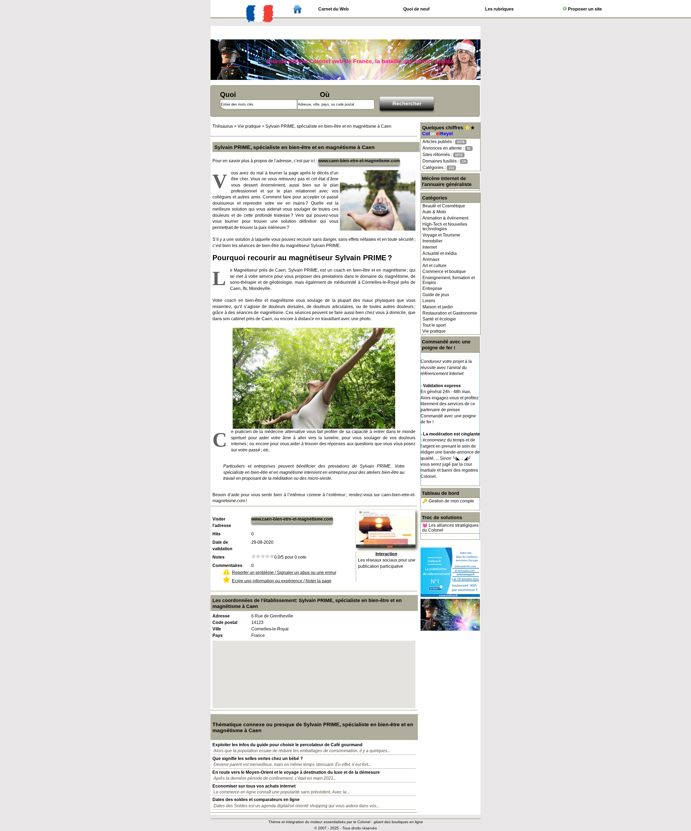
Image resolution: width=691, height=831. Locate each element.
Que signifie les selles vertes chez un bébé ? (257, 758)
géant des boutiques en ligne (398, 822)
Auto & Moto (434, 212)
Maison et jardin (437, 307)
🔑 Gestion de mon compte (448, 501)
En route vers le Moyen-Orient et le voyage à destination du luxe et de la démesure (296, 772)
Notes (218, 557)
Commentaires (227, 565)
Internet (429, 247)
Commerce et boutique (444, 271)
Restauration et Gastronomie (449, 313)
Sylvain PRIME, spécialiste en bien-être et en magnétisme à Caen (328, 126)
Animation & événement (445, 218)
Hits (216, 534)
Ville (216, 629)
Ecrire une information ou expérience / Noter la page (281, 581)
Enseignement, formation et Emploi (448, 280)
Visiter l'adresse (221, 522)
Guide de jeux (435, 294)
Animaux (430, 259)
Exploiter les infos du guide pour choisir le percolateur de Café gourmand (287, 744)
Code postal (224, 622)
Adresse (221, 616)
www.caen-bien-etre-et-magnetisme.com (359, 160)
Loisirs (428, 300)
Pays (217, 635)
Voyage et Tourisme (441, 235)
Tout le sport (434, 325)
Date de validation (222, 545)
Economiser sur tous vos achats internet (254, 786)
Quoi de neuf (416, 9)
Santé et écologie (439, 319)
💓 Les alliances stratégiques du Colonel (450, 527)
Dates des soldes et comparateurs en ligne (256, 799)
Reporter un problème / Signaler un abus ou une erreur (284, 572)
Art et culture (434, 265)
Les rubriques (499, 9)
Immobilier (432, 241)
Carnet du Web (333, 9)
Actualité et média (439, 253)
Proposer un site (584, 9)
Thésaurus (222, 126)
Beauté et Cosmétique (443, 206)
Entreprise (432, 288)
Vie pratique (434, 331)
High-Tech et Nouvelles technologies (444, 226)
